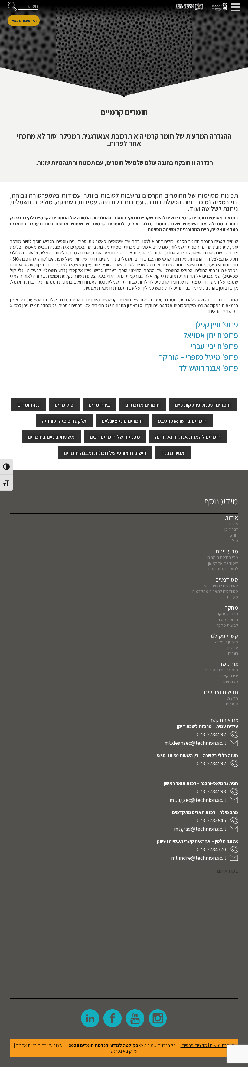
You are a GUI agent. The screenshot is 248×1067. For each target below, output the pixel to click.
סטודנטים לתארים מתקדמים (215, 591)
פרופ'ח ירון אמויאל (210, 335)
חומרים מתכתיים (142, 404)
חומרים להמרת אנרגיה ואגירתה (187, 436)
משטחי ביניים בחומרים (51, 436)
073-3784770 (211, 849)
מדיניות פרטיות (194, 1045)
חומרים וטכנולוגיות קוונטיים (203, 404)
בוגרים (233, 653)
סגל (235, 541)
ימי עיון (232, 647)
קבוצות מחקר (227, 625)
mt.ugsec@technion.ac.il (198, 799)
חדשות (232, 698)
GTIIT (233, 535)
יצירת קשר (229, 676)
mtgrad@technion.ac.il (200, 828)
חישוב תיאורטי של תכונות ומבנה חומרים (105, 452)
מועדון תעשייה (226, 642)
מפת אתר (230, 681)
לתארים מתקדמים (223, 569)
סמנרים (232, 704)
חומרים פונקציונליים (122, 420)
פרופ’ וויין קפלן (216, 324)
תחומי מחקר (228, 619)
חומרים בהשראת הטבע (182, 420)
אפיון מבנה (173, 452)
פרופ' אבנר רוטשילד (208, 368)
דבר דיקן (231, 529)
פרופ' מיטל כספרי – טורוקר (198, 357)
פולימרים (64, 404)
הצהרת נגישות (222, 1045)
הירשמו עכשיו (24, 20)
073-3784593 (211, 791)
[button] (12, 6)
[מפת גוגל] (124, 931)
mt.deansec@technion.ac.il (195, 742)
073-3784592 (211, 734)
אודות (233, 523)
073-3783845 (211, 820)
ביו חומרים (99, 404)
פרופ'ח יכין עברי (214, 346)
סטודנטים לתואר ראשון (220, 585)
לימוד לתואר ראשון (223, 563)
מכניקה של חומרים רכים (115, 436)
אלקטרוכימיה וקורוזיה (64, 420)
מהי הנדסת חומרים (222, 557)
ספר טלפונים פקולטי (221, 670)
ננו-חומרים (29, 404)
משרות (232, 597)
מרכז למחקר (227, 614)
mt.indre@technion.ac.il (198, 857)
